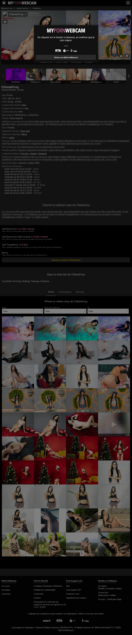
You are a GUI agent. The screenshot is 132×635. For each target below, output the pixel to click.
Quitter (66, 45)
